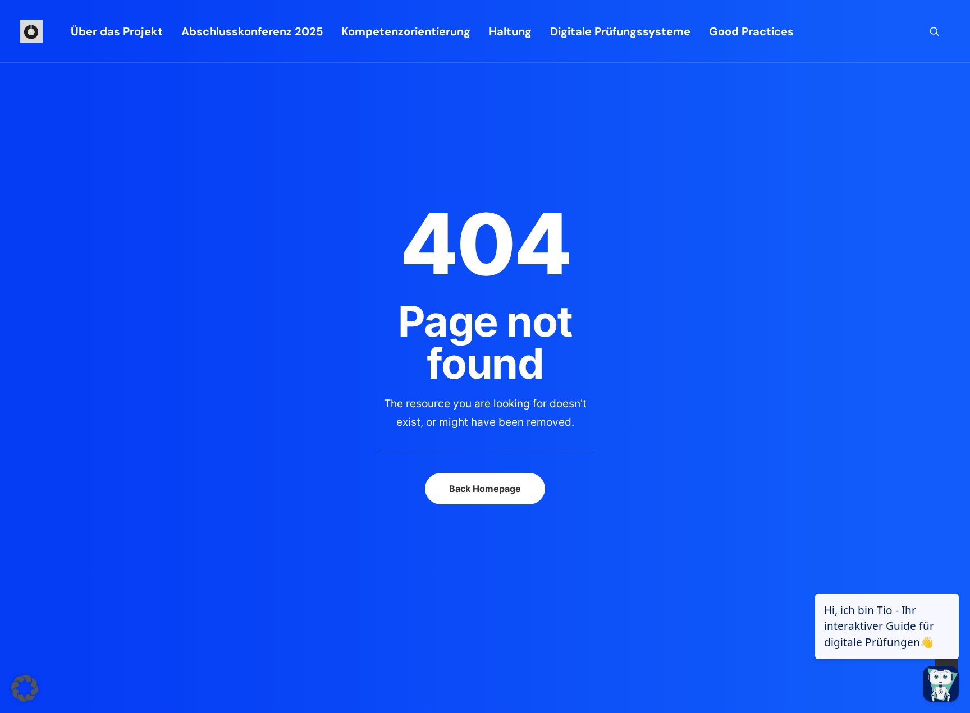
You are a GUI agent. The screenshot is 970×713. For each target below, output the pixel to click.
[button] (940, 31)
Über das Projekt (117, 31)
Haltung (510, 31)
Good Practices (751, 31)
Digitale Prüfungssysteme (620, 31)
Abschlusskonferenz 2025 (252, 31)
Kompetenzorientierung (405, 31)
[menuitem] (117, 31)
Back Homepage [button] (485, 488)
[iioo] (31, 31)
